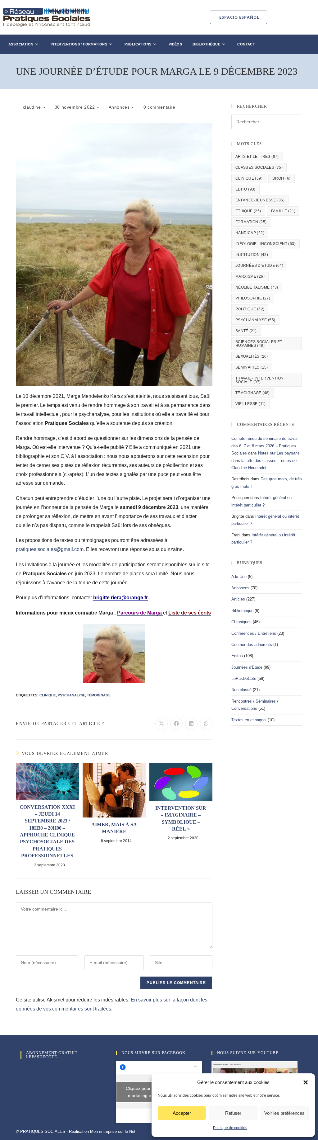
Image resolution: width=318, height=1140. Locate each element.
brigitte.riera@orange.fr (120, 597)
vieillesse (250, 404)
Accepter (182, 1113)
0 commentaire (159, 107)
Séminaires (251, 367)
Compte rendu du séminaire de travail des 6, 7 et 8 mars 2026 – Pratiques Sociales (264, 445)
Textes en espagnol (248, 720)
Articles (238, 599)
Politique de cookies (230, 1128)
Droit (281, 178)
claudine (32, 107)
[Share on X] (161, 724)
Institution (251, 254)
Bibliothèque (242, 610)
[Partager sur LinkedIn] (191, 724)
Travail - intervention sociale (259, 380)
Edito (245, 189)
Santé (246, 331)
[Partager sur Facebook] (176, 724)
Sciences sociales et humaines (258, 344)
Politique (250, 309)
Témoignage (99, 695)
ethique (248, 211)
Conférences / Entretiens (253, 633)
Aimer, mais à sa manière (114, 828)
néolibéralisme (256, 287)
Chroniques (241, 621)
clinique (47, 695)
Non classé (241, 689)
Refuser (233, 1113)
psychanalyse (71, 695)
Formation (251, 222)
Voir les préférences (284, 1113)
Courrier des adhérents (251, 644)
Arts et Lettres (257, 156)
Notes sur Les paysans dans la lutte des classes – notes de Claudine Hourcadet (265, 460)
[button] (305, 1082)
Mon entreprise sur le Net (112, 1131)
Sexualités (251, 356)
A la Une (239, 576)
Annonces (119, 107)
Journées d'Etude (259, 265)
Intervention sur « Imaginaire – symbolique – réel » (180, 818)
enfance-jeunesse (259, 200)
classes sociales (259, 167)
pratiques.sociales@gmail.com (50, 549)
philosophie (252, 298)
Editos (237, 655)
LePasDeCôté (243, 678)
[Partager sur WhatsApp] (206, 724)
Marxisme (250, 276)
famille (283, 211)
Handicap (249, 233)
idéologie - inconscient (265, 244)
